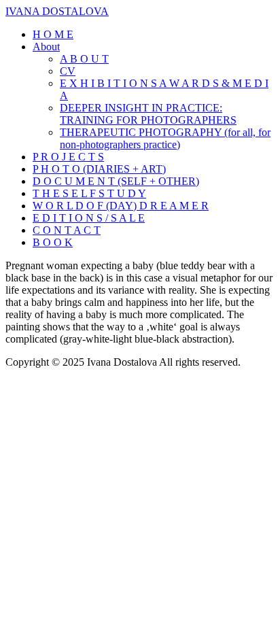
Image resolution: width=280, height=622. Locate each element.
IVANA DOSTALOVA (57, 11)
